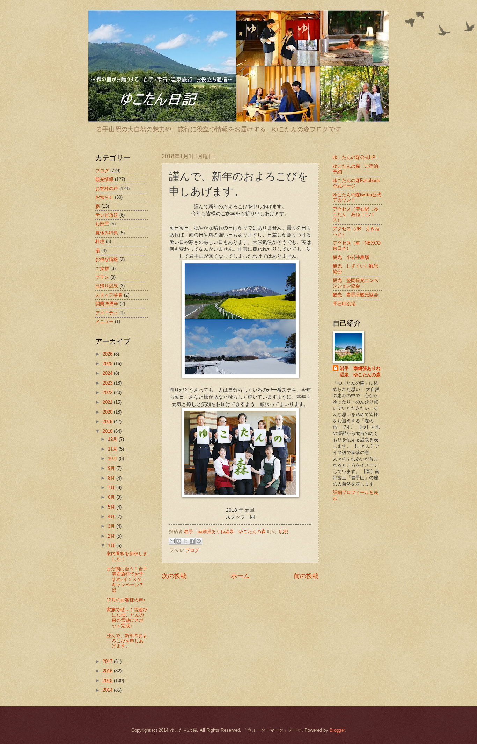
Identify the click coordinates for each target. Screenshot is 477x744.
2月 (112, 536)
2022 (108, 392)
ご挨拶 (102, 268)
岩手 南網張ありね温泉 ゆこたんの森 (360, 371)
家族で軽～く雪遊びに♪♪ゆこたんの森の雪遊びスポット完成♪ (127, 617)
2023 (108, 383)
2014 (108, 690)
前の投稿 (306, 575)
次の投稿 (174, 575)
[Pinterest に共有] (198, 541)
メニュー (104, 321)
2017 (108, 661)
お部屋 (102, 223)
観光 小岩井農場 (351, 257)
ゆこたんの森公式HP (354, 157)
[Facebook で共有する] (192, 541)
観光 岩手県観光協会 (355, 294)
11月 (113, 449)
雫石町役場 (344, 303)
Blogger (337, 730)
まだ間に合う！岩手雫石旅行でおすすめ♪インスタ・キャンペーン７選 (127, 579)
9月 (112, 468)
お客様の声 (106, 188)
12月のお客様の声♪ (126, 600)
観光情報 (104, 179)
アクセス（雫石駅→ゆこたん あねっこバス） (355, 214)
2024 (108, 373)
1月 (112, 545)
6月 (112, 497)
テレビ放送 (106, 215)
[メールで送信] (172, 541)
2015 (108, 680)
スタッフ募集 (109, 295)
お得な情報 (106, 259)
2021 (108, 402)
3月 (112, 526)
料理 (99, 241)
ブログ (192, 550)
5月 (112, 507)
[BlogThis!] (178, 541)
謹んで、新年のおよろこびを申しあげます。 (127, 641)
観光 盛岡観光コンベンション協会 (355, 283)
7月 (112, 487)
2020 (108, 412)
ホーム (240, 575)
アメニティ (106, 312)
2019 (108, 421)
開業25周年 (106, 303)
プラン (102, 277)
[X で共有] (185, 541)
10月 (113, 458)
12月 (113, 439)
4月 (112, 516)
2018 (108, 431)
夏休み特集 (106, 232)
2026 (108, 354)
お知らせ (104, 197)
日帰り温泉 (106, 286)
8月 (112, 478)
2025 (108, 363)
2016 (108, 670)
